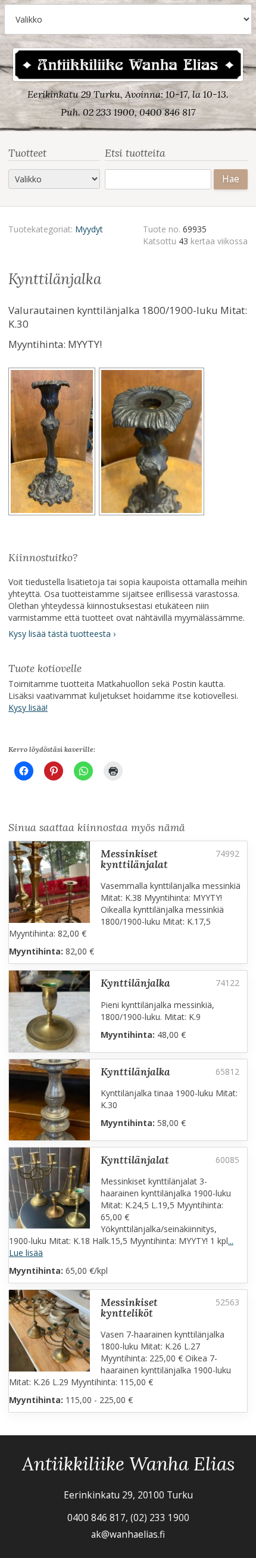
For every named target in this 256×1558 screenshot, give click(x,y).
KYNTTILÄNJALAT (135, 1160)
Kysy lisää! (28, 707)
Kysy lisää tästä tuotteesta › (61, 633)
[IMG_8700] (53, 443)
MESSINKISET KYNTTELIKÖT (129, 1307)
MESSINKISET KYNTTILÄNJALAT (134, 859)
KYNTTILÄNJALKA (135, 983)
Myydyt (89, 229)
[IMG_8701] (153, 443)
